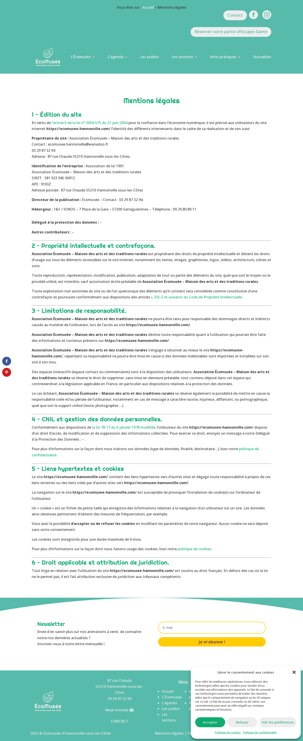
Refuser (242, 722)
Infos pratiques (223, 56)
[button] (294, 672)
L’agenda (115, 56)
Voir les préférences (278, 722)
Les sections (182, 56)
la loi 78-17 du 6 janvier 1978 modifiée (123, 427)
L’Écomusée (81, 56)
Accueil (148, 7)
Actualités (262, 56)
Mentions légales (169, 733)
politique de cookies (194, 548)
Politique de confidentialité (260, 732)
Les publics (149, 56)
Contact (235, 15)
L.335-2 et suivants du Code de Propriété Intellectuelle (196, 297)
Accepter (210, 722)
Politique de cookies (228, 732)
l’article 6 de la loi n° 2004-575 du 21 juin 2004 (90, 122)
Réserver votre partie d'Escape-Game (231, 31)
